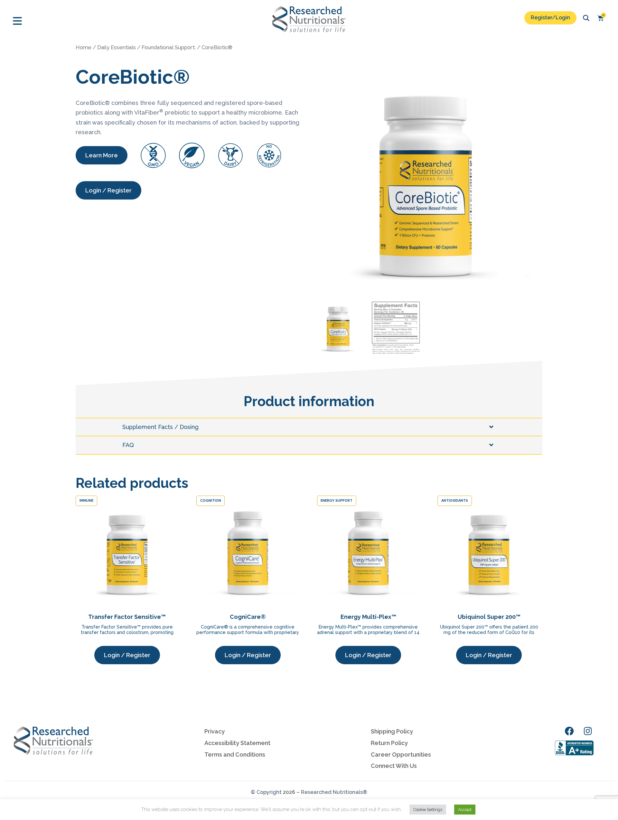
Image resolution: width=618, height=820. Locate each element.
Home (83, 47)
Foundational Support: (169, 47)
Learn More (101, 155)
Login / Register (108, 190)
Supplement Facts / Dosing (160, 427)
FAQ (128, 445)
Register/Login (550, 17)
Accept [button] (465, 809)
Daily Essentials (116, 47)
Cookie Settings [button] (427, 809)
